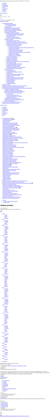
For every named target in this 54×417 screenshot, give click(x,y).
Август (6, 229)
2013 (3, 324)
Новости (4, 11)
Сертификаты (5, 5)
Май (5, 257)
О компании (5, 8)
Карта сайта (5, 386)
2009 (3, 343)
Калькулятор (5, 6)
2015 (3, 305)
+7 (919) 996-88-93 (4, 405)
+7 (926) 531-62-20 (4, 403)
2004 (3, 355)
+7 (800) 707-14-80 (4, 404)
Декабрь (6, 220)
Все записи (5, 361)
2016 (3, 298)
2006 (3, 351)
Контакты (5, 3)
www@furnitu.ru (3, 397)
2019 (3, 268)
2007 (3, 347)
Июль (6, 247)
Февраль (6, 218)
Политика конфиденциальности (9, 388)
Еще (3, 115)
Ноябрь (6, 227)
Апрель (6, 216)
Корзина (2, 376)
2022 (3, 243)
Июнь (6, 214)
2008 (3, 345)
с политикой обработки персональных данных (16, 365)
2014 (3, 313)
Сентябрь (7, 228)
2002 (3, 358)
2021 (3, 251)
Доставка (4, 4)
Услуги (4, 7)
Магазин (4, 10)
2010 (3, 336)
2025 (3, 219)
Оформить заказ (3, 377)
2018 (3, 275)
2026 (3, 213)
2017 (3, 287)
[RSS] (0, 211)
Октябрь (6, 221)
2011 (3, 332)
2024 (3, 225)
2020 (3, 262)
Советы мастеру (6, 380)
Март (6, 217)
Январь (6, 250)
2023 (3, 235)
